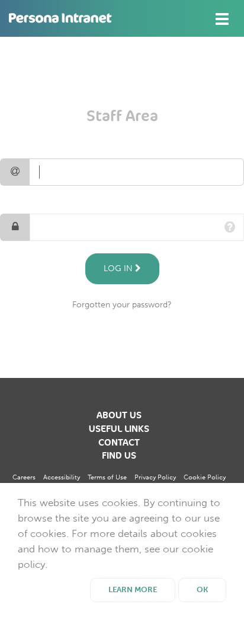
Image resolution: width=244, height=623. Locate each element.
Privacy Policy (155, 477)
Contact (119, 442)
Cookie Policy (205, 477)
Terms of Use (107, 477)
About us (119, 415)
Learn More (132, 589)
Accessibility (61, 477)
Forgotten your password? (122, 304)
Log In (119, 268)
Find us (119, 455)
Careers (24, 477)
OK (202, 589)
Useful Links (119, 429)
